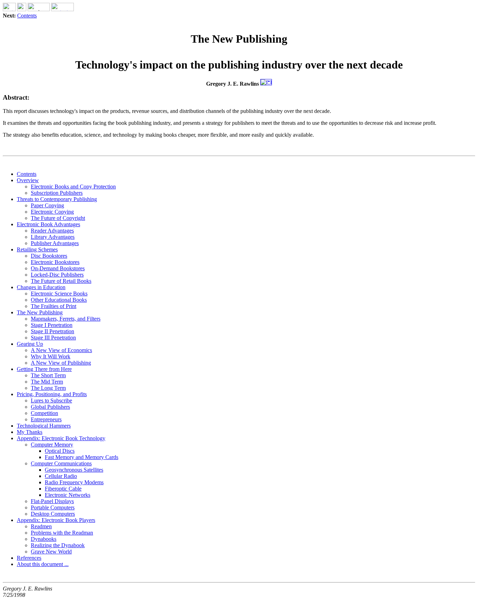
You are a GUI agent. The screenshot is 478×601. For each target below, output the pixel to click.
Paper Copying (47, 205)
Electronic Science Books (59, 293)
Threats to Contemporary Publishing (57, 199)
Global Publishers (50, 407)
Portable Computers (53, 507)
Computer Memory (52, 445)
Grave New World (51, 552)
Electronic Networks (67, 495)
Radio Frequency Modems (74, 482)
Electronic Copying (52, 212)
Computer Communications (61, 463)
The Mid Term (47, 382)
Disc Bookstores (49, 256)
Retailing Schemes (37, 249)
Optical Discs (60, 451)
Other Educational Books (59, 300)
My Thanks (29, 432)
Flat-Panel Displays (52, 501)
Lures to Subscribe (51, 400)
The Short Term (48, 375)
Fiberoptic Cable (63, 489)
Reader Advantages (52, 231)
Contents (27, 16)
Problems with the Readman (62, 533)
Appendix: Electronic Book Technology (61, 438)
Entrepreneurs (46, 419)
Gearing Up (30, 344)
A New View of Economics (61, 350)
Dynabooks (43, 539)
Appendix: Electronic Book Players (56, 520)
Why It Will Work (50, 356)
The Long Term (48, 388)
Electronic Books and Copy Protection (73, 186)
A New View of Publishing (61, 363)
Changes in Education (41, 287)
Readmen (41, 526)
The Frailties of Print (53, 306)
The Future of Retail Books (61, 281)
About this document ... (43, 564)
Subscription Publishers (57, 193)
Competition (44, 413)
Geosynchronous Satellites (74, 470)
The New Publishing (40, 312)
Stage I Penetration (51, 325)
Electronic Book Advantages (48, 224)
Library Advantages (53, 237)
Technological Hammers (44, 426)
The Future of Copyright (58, 218)
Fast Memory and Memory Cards (81, 457)
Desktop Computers (53, 514)
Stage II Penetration (52, 331)
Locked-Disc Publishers (57, 275)
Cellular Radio (61, 476)
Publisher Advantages (55, 243)
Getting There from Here (44, 369)
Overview (28, 180)
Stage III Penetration (53, 338)
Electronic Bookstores (55, 262)
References (29, 558)
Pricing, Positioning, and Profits (52, 394)
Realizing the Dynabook (58, 545)
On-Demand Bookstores (58, 268)
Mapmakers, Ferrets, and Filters (65, 319)
